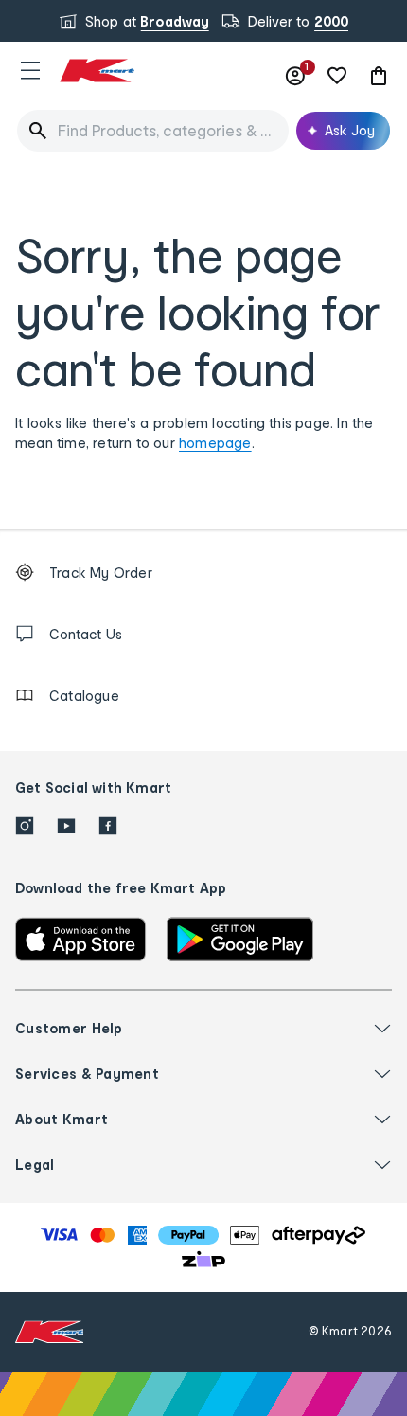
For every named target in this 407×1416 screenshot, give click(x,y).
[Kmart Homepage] (96, 70)
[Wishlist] (337, 76)
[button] (30, 70)
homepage (215, 443)
